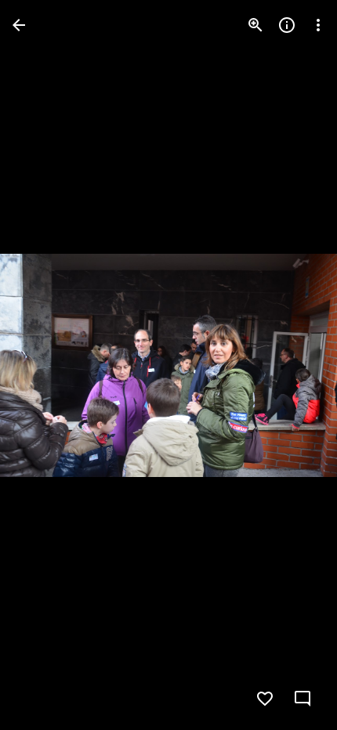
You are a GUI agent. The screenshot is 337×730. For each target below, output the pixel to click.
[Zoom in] (255, 25)
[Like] (264, 698)
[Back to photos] (19, 25)
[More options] (318, 25)
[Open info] (287, 25)
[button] (44, 365)
